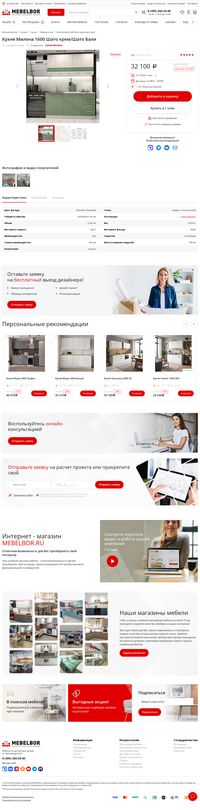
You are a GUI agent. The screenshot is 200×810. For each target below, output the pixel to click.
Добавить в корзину (162, 96)
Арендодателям (183, 747)
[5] (192, 55)
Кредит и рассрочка (156, 3)
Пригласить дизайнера (164, 118)
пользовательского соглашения (72, 494)
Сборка (123, 760)
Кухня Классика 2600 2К (118, 378)
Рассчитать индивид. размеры (164, 124)
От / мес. (144, 75)
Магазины (27, 3)
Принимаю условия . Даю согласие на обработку (63, 495)
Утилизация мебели (130, 744)
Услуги (77, 754)
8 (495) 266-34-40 (159, 11)
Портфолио (79, 750)
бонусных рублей (148, 86)
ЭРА (94, 236)
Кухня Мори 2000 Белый (69, 378)
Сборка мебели (138, 3)
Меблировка (60, 3)
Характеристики (14, 198)
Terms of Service (71, 789)
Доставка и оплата (43, 3)
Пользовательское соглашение (16, 800)
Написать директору (131, 767)
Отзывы (58, 198)
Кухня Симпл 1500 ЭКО (166, 378)
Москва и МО (13, 3)
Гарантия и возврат (176, 3)
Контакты (78, 757)
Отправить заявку (22, 304)
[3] (187, 55)
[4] (190, 55)
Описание (39, 198)
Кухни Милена (54, 45)
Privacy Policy (53, 789)
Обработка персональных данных (18, 797)
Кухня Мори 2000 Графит (20, 378)
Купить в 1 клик (163, 108)
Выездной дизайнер (77, 3)
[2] (184, 55)
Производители (82, 747)
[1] (181, 55)
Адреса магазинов (134, 652)
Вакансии (179, 750)
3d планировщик (129, 750)
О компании (80, 744)
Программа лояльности (133, 747)
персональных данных (75, 496)
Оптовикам (192, 3)
